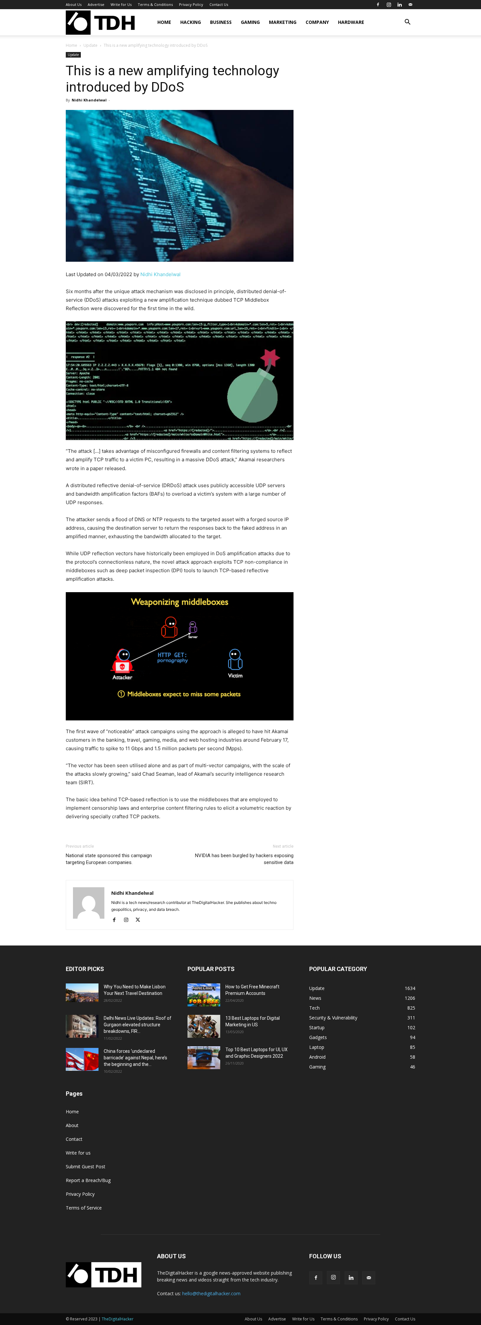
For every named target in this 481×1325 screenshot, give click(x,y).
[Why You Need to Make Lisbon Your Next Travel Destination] (82, 992)
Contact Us (218, 4)
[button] (407, 23)
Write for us (78, 1153)
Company (317, 22)
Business (221, 22)
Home (164, 22)
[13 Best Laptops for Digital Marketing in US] (203, 1026)
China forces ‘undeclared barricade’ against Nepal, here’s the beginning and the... (135, 1058)
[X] (140, 920)
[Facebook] (378, 4)
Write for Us (121, 4)
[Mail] (410, 4)
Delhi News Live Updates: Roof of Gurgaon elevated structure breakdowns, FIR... (137, 1025)
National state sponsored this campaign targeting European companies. (109, 859)
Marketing (282, 22)
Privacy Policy (191, 4)
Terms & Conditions (155, 4)
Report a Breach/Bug (88, 1180)
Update (90, 45)
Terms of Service (84, 1208)
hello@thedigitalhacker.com (211, 1293)
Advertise (96, 4)
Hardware (351, 22)
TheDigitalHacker (118, 1319)
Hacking (190, 22)
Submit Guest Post (85, 1166)
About (72, 1125)
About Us (73, 4)
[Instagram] (389, 4)
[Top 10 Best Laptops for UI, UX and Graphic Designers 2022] (203, 1057)
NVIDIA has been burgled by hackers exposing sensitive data (244, 859)
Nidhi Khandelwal (89, 99)
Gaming (250, 22)
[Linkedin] (399, 4)
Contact (74, 1139)
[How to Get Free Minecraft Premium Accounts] (203, 994)
